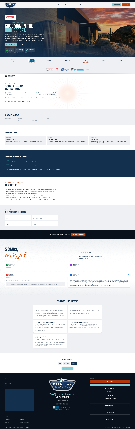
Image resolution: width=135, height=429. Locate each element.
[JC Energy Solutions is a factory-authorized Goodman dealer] (50, 69)
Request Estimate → (23, 44)
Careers (72, 4)
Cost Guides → (110, 395)
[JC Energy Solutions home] (10, 5)
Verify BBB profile (66, 409)
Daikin (68, 363)
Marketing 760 (128, 427)
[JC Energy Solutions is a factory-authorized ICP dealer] (65, 69)
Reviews (67, 4)
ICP (64, 363)
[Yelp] (67, 404)
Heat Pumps (7, 422)
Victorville (22, 421)
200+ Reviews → (110, 409)
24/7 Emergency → (110, 385)
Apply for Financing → (110, 388)
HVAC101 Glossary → (110, 419)
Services (45, 4)
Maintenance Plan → (110, 405)
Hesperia (22, 418)
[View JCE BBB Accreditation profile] (31, 60)
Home (6, 13)
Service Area (53, 4)
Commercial (60, 4)
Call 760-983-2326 (10, 44)
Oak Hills (21, 416)
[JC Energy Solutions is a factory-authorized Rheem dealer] (57, 69)
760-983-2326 (117, 4)
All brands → (74, 363)
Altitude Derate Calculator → (110, 402)
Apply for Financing (122, 0)
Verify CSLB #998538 (58, 409)
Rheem (60, 363)
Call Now (128, 0)
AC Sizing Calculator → (110, 398)
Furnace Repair (7, 419)
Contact (82, 4)
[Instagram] (60, 404)
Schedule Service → (110, 381)
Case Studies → (110, 412)
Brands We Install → (110, 415)
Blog (105, 427)
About (77, 4)
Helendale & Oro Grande (24, 422)
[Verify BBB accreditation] (56, 407)
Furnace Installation (8, 421)
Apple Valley (22, 419)
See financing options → (78, 234)
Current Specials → (110, 391)
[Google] (64, 404)
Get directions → (9, 411)
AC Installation (7, 418)
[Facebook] (57, 404)
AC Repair (6, 416)
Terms (115, 427)
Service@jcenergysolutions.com (62, 400)
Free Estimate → (126, 4)
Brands (9, 13)
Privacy (112, 427)
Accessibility (119, 427)
